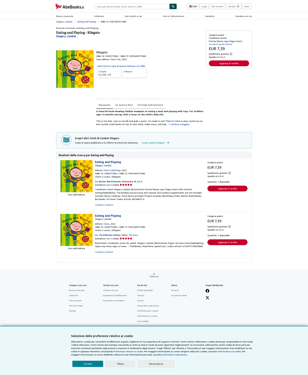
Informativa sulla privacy (148, 305)
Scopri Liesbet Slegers (153, 142)
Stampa (140, 295)
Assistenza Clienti (179, 295)
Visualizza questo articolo (220, 44)
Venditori (209, 16)
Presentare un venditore (113, 300)
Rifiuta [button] (120, 363)
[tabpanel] (150, 118)
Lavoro (140, 300)
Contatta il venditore (104, 205)
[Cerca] (173, 6)
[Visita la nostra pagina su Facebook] (207, 291)
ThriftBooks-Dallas (109, 235)
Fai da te (175, 290)
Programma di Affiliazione (115, 295)
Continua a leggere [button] (179, 124)
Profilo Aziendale (145, 290)
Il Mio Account (75, 300)
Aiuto (246, 6)
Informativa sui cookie (147, 316)
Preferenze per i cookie (147, 311)
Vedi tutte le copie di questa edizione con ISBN (121, 66)
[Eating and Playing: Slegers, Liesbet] (76, 191)
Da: (104, 73)
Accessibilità (142, 321)
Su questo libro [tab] (124, 104)
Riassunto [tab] (104, 104)
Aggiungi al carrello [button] (229, 63)
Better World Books (110, 181)
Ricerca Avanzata (64, 16)
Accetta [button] (88, 363)
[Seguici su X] (207, 298)
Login (204, 6)
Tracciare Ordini (76, 305)
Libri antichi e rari (133, 16)
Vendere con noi (243, 16)
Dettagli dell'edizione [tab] (150, 104)
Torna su (154, 276)
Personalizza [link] (156, 363)
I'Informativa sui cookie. (229, 351)
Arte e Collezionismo (173, 16)
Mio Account (217, 6)
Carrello (72, 311)
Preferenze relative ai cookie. (128, 351)
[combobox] (132, 6)
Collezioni (99, 16)
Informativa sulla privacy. (174, 354)
